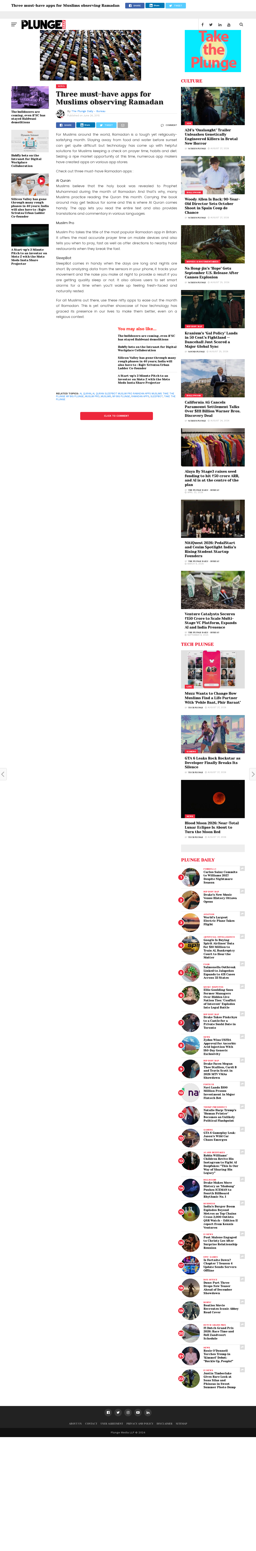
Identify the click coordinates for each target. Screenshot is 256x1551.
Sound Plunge (196, 352)
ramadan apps (140, 396)
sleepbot (156, 396)
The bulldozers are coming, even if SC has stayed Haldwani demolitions (28, 117)
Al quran (85, 393)
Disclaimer (164, 1423)
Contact (91, 1423)
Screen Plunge (197, 148)
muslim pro (92, 396)
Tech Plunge (195, 707)
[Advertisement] (112, 1493)
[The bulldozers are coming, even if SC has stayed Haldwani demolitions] (30, 107)
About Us (75, 1423)
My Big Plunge (121, 396)
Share (156, 5)
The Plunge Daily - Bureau (88, 111)
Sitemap (181, 1423)
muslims (106, 396)
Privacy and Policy (140, 1423)
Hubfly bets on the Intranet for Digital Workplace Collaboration (26, 161)
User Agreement (112, 1423)
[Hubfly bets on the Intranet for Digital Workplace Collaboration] (30, 151)
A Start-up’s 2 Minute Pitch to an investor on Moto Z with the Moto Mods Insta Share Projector (29, 256)
